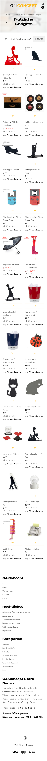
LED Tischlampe (32, 502)
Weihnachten (7, 667)
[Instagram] (25, 737)
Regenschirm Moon (11, 265)
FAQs (4, 598)
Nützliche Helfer (19, 14)
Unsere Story (7, 591)
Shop (4, 584)
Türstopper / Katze (11, 170)
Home (8, 14)
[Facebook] (19, 737)
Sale (4, 670)
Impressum (6, 631)
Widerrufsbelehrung (10, 627)
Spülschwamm (9, 549)
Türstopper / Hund (33, 75)
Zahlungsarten (8, 616)
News (4, 587)
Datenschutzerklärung (11, 623)
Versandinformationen (11, 620)
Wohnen (5, 645)
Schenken (6, 652)
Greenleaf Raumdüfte (11, 663)
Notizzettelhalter (32, 549)
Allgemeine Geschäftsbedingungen (16, 612)
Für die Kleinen (8, 659)
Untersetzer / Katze (33, 407)
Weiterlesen (34, 68)
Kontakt (5, 595)
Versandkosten (14, 88)
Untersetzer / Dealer (11, 454)
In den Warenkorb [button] (12, 68)
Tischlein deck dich (9, 656)
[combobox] (21, 39)
